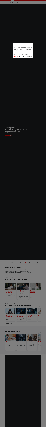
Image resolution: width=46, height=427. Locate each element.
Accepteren (16, 56)
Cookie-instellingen (29, 56)
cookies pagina (26, 53)
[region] (23, 50)
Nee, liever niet (21, 56)
